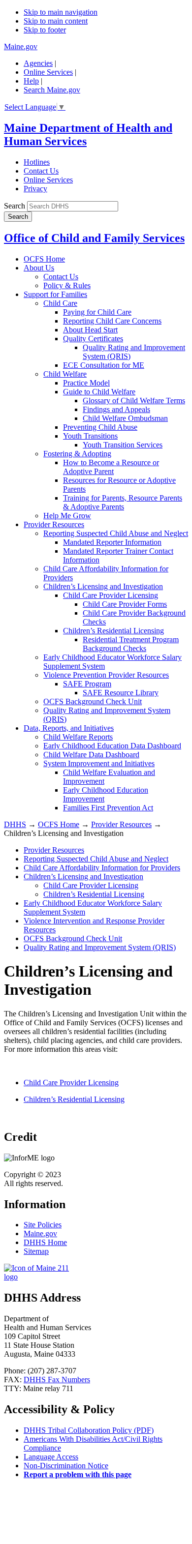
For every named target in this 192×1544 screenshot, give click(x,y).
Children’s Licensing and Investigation (103, 586)
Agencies (38, 63)
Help (31, 81)
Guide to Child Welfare (99, 391)
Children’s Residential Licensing (113, 630)
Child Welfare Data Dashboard (91, 754)
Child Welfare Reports (78, 737)
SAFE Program (87, 684)
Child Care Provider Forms (125, 604)
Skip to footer (45, 30)
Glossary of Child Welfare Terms (134, 400)
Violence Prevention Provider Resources (106, 675)
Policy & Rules (67, 285)
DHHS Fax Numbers (57, 1379)
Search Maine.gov (52, 90)
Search (14, 206)
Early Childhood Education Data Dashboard (112, 746)
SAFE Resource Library (121, 692)
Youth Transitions (90, 436)
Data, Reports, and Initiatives (69, 728)
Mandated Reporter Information (112, 542)
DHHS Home (45, 1242)
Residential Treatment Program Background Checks (131, 644)
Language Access (51, 1457)
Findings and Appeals (116, 409)
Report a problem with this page (77, 1474)
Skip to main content (56, 21)
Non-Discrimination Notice (66, 1465)
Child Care (60, 303)
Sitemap (36, 1251)
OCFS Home (44, 259)
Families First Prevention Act (108, 807)
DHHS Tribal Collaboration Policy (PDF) (89, 1430)
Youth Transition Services (122, 445)
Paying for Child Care (97, 312)
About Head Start (90, 330)
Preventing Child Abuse (100, 427)
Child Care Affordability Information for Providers (102, 867)
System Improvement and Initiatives (99, 763)
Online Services (48, 72)
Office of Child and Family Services (94, 238)
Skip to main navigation (60, 12)
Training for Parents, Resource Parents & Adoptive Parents (122, 502)
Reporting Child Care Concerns (112, 321)
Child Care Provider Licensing (110, 595)
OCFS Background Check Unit (92, 701)
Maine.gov (20, 46)
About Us (39, 268)
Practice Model (86, 383)
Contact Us (41, 171)
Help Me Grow (67, 515)
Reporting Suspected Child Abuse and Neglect (115, 533)
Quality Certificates (93, 338)
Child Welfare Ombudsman (125, 418)
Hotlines (37, 162)
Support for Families (55, 294)
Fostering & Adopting (77, 453)
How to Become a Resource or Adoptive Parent (111, 466)
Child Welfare (65, 374)
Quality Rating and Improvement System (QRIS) (100, 947)
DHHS (15, 824)
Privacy (35, 188)
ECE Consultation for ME (103, 365)
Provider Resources (54, 524)
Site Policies (43, 1224)
